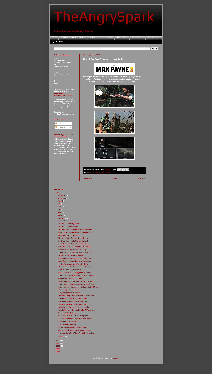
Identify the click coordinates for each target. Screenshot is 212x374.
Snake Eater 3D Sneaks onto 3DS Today (72, 250)
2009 (58, 346)
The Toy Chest (152, 37)
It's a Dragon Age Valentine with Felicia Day (73, 301)
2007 (58, 352)
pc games (102, 172)
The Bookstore (122, 37)
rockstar (108, 172)
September (62, 198)
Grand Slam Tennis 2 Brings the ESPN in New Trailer (76, 281)
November (62, 195)
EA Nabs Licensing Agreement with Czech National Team (78, 287)
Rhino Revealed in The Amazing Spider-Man (73, 238)
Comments (61, 127)
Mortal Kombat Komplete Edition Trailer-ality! (74, 232)
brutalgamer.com (60, 93)
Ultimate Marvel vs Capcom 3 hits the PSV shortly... (76, 310)
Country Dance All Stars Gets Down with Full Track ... (77, 284)
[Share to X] (123, 169)
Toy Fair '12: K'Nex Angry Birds (68, 224)
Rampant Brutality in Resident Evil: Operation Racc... (76, 229)
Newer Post (88, 178)
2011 (58, 340)
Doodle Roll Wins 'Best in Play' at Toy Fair (73, 244)
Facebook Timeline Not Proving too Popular (73, 307)
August (60, 201)
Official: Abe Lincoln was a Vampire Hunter (73, 264)
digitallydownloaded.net (63, 95)
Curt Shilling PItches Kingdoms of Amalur (72, 327)
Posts (59, 123)
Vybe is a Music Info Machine (68, 313)
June (60, 207)
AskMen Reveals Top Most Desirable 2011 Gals (74, 330)
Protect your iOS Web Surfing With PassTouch (74, 273)
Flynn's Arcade (57, 42)
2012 (58, 193)
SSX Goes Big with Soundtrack (68, 290)
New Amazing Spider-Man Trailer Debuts (72, 298)
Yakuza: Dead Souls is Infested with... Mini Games (75, 267)
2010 (58, 343)
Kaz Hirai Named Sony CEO (67, 324)
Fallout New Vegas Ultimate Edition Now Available (76, 296)
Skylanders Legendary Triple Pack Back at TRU (74, 258)
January (61, 337)
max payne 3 (93, 172)
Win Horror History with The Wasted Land (73, 241)
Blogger (116, 358)
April (60, 213)
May (59, 210)
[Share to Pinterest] (128, 169)
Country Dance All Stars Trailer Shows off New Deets (77, 275)
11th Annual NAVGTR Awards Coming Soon (73, 316)
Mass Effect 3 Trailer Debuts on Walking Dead (74, 261)
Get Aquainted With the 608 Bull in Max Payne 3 (75, 319)
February (61, 218)
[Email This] (118, 169)
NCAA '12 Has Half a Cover (67, 221)
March (60, 215)
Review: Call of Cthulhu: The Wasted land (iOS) (74, 252)
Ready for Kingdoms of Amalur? (69, 293)
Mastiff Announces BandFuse (68, 235)
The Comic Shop (137, 37)
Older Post (141, 178)
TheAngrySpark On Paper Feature (73, 37)
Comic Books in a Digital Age (68, 321)
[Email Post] (114, 169)
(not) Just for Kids (106, 37)
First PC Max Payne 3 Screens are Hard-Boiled (74, 247)
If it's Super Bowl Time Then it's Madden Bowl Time (76, 333)
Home (54, 37)
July (59, 204)
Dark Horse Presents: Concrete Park (71, 278)
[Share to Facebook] (125, 169)
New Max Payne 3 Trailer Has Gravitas (71, 270)
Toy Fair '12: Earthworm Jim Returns (70, 255)
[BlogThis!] (121, 169)
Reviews (92, 37)
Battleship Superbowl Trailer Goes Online (72, 304)
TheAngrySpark (104, 16)
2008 (58, 349)
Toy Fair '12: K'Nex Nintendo (68, 227)
